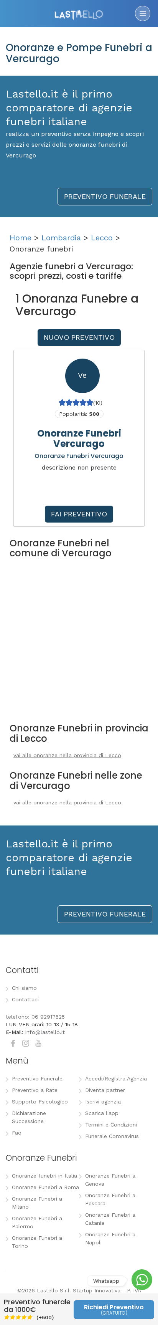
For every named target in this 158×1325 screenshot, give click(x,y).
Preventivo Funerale (37, 1078)
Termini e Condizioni (111, 1125)
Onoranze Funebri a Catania (110, 1219)
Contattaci (25, 999)
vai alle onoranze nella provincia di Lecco (67, 755)
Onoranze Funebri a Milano (37, 1203)
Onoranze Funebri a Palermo (37, 1222)
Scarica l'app (101, 1113)
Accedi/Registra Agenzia (116, 1078)
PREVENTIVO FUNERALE (105, 196)
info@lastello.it (45, 1032)
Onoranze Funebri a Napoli (110, 1238)
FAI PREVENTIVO (79, 514)
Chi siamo (24, 988)
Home (20, 237)
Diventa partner (105, 1090)
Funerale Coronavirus (112, 1136)
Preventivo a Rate (35, 1090)
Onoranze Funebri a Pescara (110, 1199)
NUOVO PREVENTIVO (79, 337)
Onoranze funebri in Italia (44, 1176)
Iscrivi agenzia (103, 1101)
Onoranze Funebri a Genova (110, 1180)
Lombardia (61, 237)
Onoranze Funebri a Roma (45, 1187)
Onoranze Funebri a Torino (37, 1242)
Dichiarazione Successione (29, 1117)
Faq (16, 1133)
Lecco (102, 237)
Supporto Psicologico (40, 1101)
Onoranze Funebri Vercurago (79, 438)
